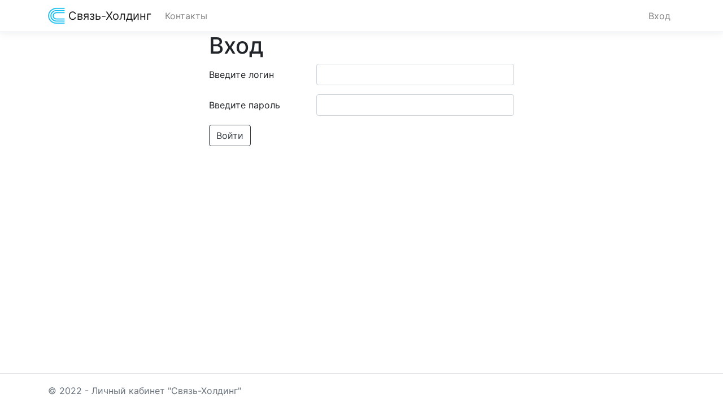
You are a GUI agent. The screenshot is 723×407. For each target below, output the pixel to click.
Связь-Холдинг (108, 16)
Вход (659, 15)
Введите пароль (244, 105)
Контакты (186, 15)
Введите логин (241, 74)
